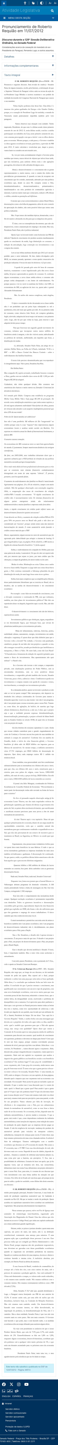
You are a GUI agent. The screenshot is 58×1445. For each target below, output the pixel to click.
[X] (11, 1384)
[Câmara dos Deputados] (4, 1391)
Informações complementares (21, 65)
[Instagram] (18, 1384)
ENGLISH (6, 1396)
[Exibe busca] (52, 11)
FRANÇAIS (28, 1396)
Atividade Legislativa (21, 10)
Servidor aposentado (14, 1417)
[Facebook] (5, 1384)
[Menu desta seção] (4, 17)
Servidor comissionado (15, 1413)
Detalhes (9, 56)
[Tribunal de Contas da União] (16, 1391)
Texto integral (12, 75)
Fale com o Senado (17, 1430)
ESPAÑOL (16, 1396)
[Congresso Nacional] (10, 1391)
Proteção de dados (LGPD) (17, 1426)
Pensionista (10, 1420)
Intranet (8, 1403)
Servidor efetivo (12, 1409)
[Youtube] (25, 1384)
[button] (25, 3)
